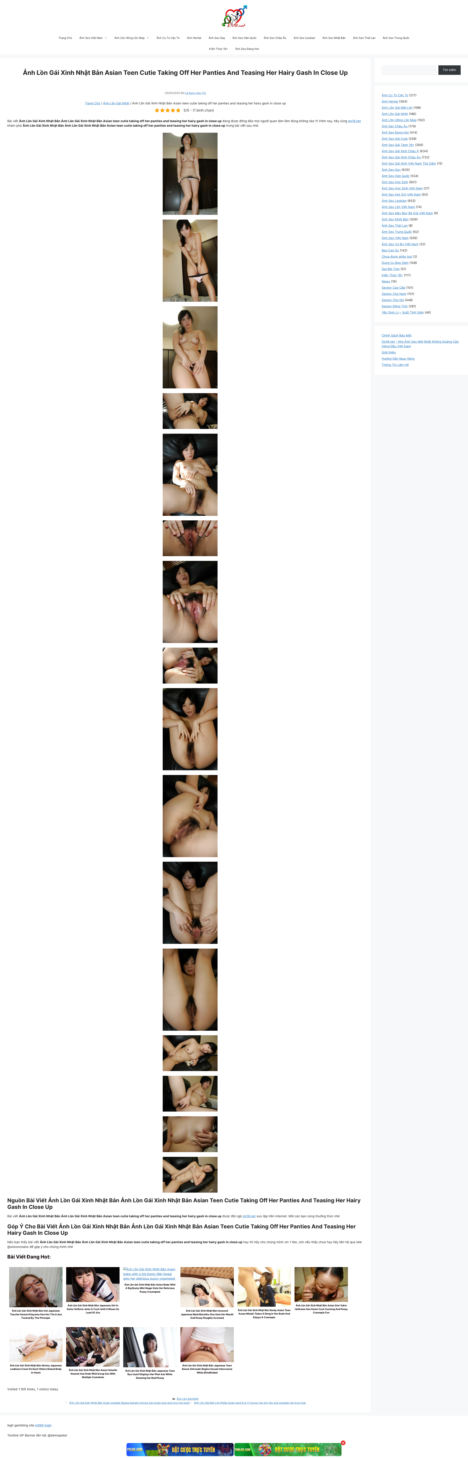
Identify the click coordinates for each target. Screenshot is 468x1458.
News (386, 281)
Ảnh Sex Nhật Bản (334, 38)
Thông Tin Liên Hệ (395, 365)
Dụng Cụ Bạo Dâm (395, 263)
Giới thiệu (389, 352)
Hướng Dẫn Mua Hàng (398, 358)
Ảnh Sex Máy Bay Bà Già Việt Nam (407, 213)
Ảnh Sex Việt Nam (91, 38)
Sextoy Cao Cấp (393, 287)
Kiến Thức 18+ (218, 49)
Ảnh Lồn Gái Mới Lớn (397, 108)
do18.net (354, 121)
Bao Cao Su (390, 250)
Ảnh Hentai (194, 38)
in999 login (43, 1425)
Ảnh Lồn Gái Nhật (116, 103)
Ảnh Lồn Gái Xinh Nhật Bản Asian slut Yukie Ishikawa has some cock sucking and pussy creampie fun (321, 1309)
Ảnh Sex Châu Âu (275, 38)
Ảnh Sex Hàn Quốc (244, 38)
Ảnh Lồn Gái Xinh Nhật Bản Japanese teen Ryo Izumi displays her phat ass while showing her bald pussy (150, 1374)
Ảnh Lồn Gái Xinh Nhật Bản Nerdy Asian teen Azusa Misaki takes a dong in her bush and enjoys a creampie (264, 1314)
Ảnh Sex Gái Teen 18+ (398, 145)
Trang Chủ (65, 38)
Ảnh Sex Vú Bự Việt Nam (400, 244)
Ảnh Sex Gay (217, 38)
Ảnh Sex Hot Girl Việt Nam (401, 194)
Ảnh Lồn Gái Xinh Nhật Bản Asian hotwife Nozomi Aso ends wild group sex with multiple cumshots (93, 1374)
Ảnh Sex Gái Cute (395, 139)
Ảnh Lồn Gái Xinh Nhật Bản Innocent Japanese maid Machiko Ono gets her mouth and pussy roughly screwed (207, 1314)
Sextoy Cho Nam (394, 294)
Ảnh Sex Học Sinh (395, 182)
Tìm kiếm (449, 70)
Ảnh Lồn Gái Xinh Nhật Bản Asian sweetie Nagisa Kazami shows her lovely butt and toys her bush (129, 1402)
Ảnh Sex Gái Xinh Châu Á (400, 151)
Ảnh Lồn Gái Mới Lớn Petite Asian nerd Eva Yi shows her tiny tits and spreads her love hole (250, 1402)
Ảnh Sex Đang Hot (247, 49)
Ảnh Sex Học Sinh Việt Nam (402, 188)
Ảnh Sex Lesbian (304, 38)
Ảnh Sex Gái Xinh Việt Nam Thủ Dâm (409, 163)
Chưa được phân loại (397, 256)
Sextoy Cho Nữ (393, 300)
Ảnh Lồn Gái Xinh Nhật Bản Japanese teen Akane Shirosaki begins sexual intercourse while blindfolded (207, 1369)
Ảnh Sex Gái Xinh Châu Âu (401, 157)
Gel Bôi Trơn (391, 269)
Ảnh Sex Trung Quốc (396, 38)
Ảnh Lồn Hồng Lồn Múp (129, 38)
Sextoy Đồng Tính (395, 306)
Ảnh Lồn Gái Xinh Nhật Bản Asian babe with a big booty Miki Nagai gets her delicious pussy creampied (150, 1288)
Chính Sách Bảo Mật (397, 335)
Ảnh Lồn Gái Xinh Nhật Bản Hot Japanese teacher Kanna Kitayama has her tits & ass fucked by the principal (36, 1314)
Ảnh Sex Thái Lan (364, 38)
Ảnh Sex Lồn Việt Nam (398, 207)
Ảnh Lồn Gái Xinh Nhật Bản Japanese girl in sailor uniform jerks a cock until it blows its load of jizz (93, 1309)
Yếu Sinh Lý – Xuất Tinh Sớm (403, 312)
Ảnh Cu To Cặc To (168, 38)
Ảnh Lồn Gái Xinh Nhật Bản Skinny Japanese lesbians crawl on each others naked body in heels (36, 1369)
